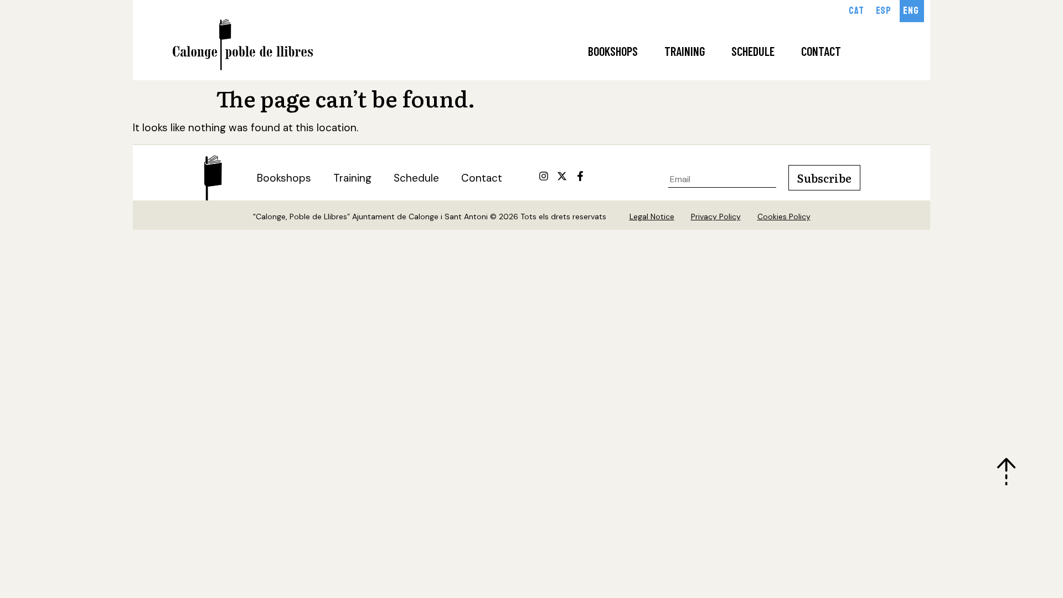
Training (684, 51)
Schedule (753, 51)
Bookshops (613, 51)
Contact (821, 51)
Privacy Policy (716, 216)
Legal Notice (651, 216)
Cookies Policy (784, 216)
